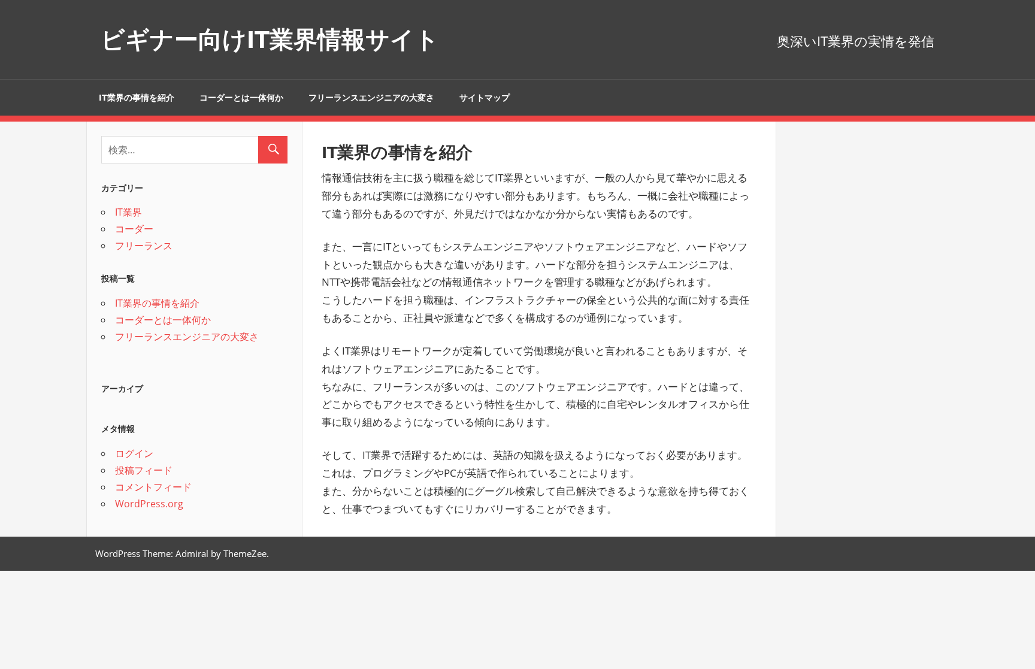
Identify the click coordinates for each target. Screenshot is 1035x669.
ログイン (134, 453)
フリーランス (143, 245)
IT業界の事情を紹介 (136, 97)
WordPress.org (149, 503)
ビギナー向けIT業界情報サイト (270, 39)
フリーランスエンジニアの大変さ (371, 97)
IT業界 (128, 212)
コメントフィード (153, 487)
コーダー (134, 228)
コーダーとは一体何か (241, 97)
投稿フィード (143, 470)
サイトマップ (484, 97)
